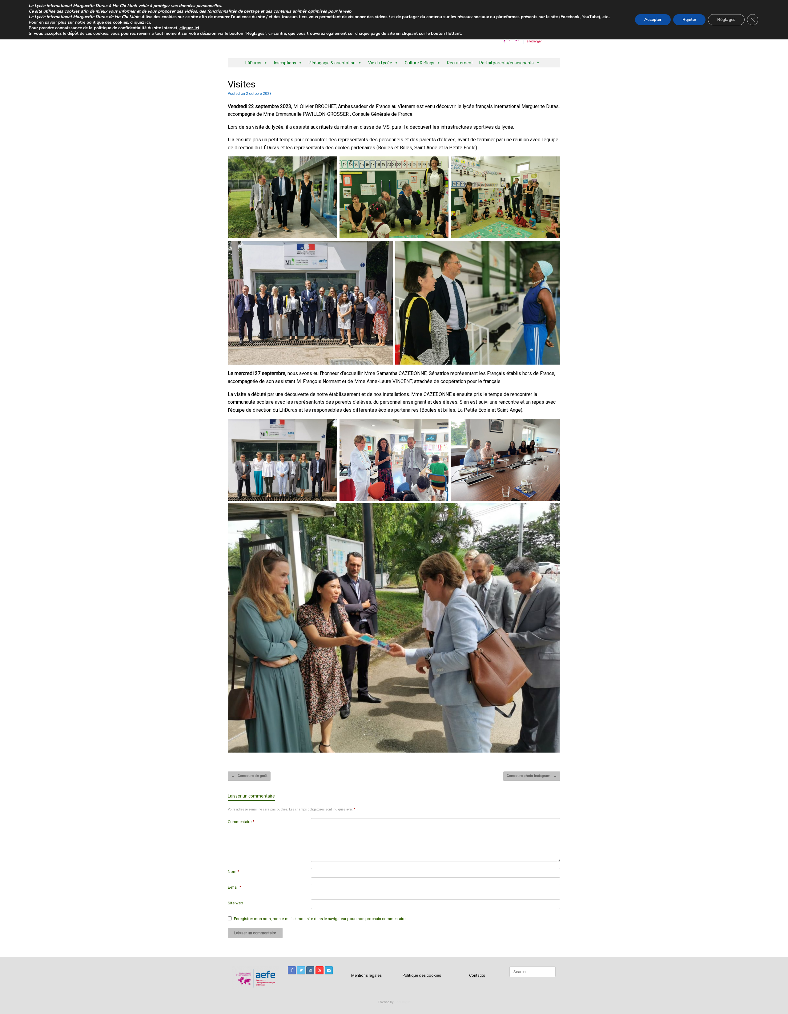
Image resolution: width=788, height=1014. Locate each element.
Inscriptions (285, 62)
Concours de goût (249, 776)
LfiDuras (253, 62)
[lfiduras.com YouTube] (320, 970)
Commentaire (241, 821)
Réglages (726, 19)
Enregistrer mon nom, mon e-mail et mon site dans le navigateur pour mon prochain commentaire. (320, 918)
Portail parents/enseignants (506, 62)
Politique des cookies (422, 975)
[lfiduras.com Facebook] (292, 970)
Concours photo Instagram (532, 776)
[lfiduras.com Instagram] (310, 970)
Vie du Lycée (380, 62)
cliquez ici (189, 28)
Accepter (652, 19)
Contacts (477, 975)
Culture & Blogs (419, 62)
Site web (235, 903)
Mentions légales (366, 975)
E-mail (234, 887)
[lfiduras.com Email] (329, 970)
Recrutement (460, 62)
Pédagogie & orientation (332, 62)
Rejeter (689, 19)
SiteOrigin (402, 1002)
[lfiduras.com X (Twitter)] (301, 970)
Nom (233, 871)
